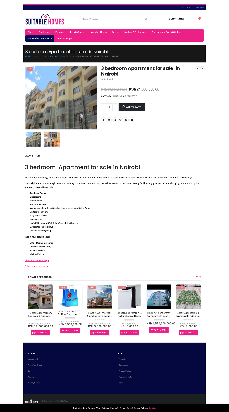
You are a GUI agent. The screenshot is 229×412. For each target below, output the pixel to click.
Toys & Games (77, 32)
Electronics (44, 32)
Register (200, 7)
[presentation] (25, 97)
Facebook (103, 119)
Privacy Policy (34, 383)
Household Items (98, 32)
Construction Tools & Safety (166, 32)
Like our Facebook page (37, 260)
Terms (121, 383)
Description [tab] (32, 156)
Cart (29, 371)
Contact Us (123, 365)
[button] (197, 277)
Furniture (59, 32)
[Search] (145, 19)
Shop (30, 32)
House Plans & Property (40, 38)
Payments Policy (126, 377)
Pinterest (126, 119)
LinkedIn (114, 119)
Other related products (36, 266)
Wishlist (31, 377)
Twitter (109, 119)
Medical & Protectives (135, 32)
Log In (187, 7)
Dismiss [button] (152, 408)
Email (131, 119)
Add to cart (133, 107)
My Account (33, 359)
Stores (115, 32)
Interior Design (64, 38)
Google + (120, 119)
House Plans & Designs (187, 313)
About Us (122, 359)
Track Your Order (35, 365)
